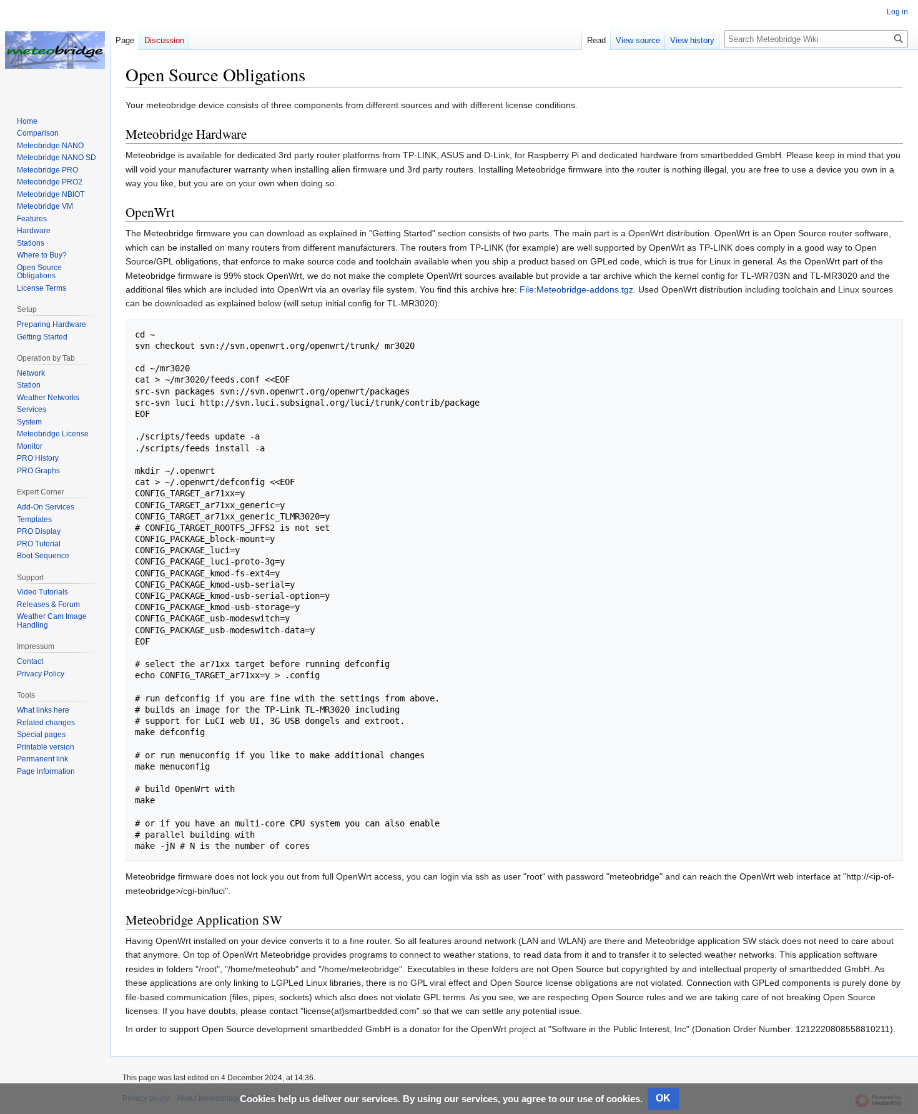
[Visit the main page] (55, 50)
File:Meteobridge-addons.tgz (576, 289)
